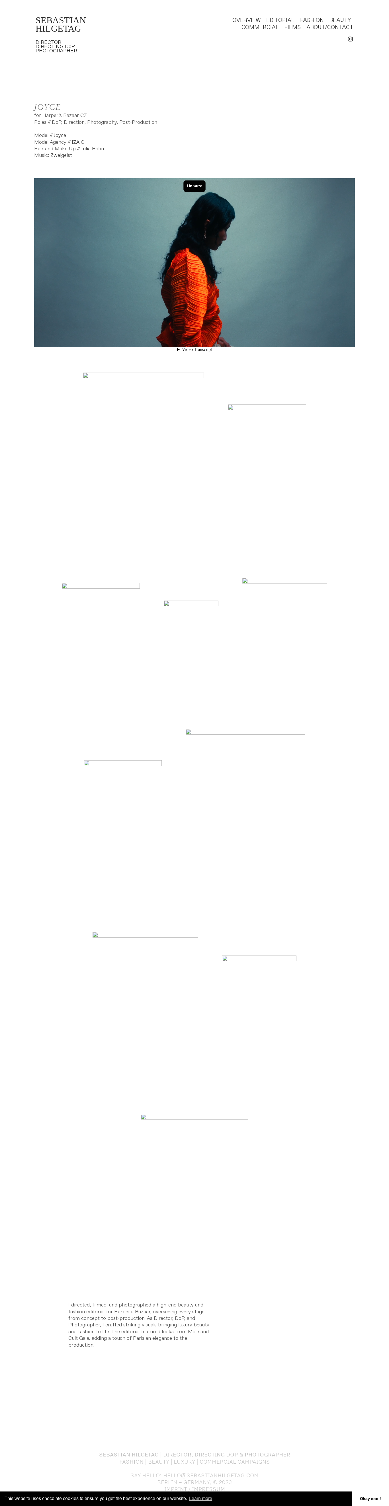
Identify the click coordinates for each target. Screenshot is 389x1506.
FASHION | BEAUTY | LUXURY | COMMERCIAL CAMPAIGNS (194, 1461)
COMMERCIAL (260, 27)
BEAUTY (340, 20)
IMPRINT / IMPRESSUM (194, 1488)
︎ (350, 39)
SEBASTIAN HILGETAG (61, 24)
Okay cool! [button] (370, 1498)
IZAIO (78, 142)
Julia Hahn (92, 148)
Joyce (60, 135)
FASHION (312, 20)
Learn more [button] (200, 1498)
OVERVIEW (246, 20)
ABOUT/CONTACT (329, 27)
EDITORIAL (280, 20)
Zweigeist (61, 155)
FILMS (292, 27)
